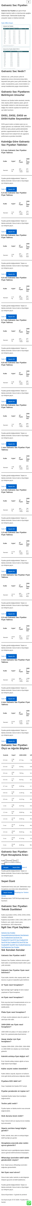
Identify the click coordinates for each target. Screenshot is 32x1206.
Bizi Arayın (9, 23)
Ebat (15, 860)
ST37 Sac (9, 940)
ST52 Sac (19, 942)
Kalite (3, 860)
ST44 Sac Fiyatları (10, 942)
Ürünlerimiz (11, 935)
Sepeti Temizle (7, 892)
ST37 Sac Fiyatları (18, 940)
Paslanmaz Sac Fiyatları (11, 947)
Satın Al (3, 23)
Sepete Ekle (16, 867)
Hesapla (5, 867)
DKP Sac (9, 945)
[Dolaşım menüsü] (28, 1)
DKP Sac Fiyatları (18, 945)
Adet (2, 863)
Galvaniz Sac (19, 935)
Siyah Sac (12, 937)
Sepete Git (11, 189)
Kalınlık (9, 860)
